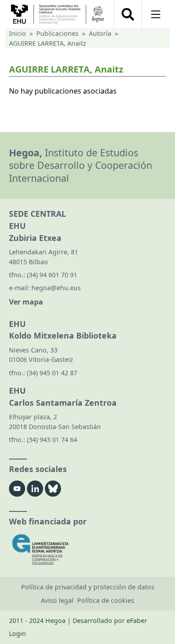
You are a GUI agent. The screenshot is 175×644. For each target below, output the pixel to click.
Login (17, 633)
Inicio (17, 33)
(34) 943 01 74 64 (52, 439)
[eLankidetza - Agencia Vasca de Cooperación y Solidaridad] (87, 549)
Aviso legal (57, 600)
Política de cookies (105, 600)
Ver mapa (26, 302)
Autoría (100, 33)
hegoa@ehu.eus (56, 287)
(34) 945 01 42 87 (52, 373)
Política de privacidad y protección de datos (87, 587)
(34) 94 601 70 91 (52, 274)
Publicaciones (57, 33)
